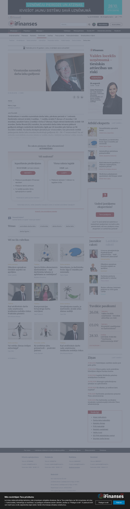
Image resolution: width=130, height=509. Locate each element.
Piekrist (119, 502)
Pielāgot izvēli (103, 502)
